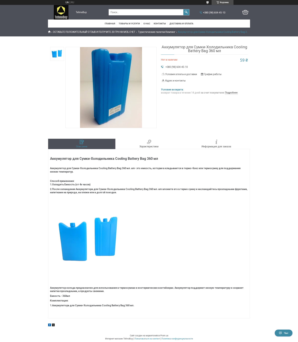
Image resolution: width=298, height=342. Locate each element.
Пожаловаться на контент (147, 339)
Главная (110, 23)
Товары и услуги (129, 23)
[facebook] (49, 325)
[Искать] (186, 12)
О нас (146, 23)
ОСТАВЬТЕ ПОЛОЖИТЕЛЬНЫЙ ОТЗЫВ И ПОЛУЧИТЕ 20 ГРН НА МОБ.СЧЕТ (94, 32)
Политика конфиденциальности (177, 339)
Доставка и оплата (181, 23)
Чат (286, 333)
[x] (53, 325)
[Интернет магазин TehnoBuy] (61, 12)
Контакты (160, 23)
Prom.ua (164, 335)
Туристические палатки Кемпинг (156, 32)
